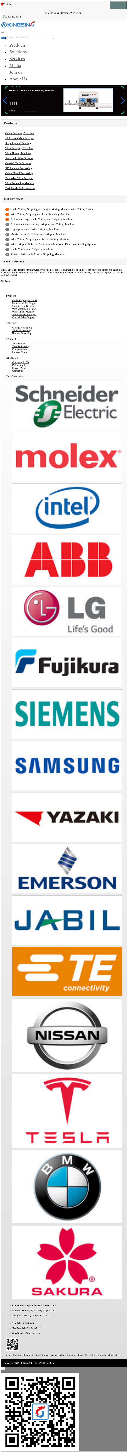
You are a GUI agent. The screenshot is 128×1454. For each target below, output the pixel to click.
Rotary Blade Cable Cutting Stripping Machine (37, 254)
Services (17, 58)
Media (15, 65)
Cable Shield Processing (19, 173)
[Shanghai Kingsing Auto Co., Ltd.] (18, 26)
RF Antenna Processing (18, 168)
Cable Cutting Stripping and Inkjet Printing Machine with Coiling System (52, 209)
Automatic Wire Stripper (19, 158)
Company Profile (20, 362)
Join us (15, 72)
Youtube (7, 4)
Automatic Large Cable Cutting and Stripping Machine (42, 219)
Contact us (17, 370)
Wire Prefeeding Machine (19, 183)
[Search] (2, 32)
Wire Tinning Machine (18, 153)
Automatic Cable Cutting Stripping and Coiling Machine (43, 224)
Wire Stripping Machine (19, 148)
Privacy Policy (19, 368)
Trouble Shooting (20, 346)
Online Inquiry (19, 365)
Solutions (18, 51)
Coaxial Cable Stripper (18, 163)
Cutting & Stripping (22, 327)
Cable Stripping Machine (19, 133)
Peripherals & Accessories (20, 188)
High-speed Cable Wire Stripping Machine (35, 229)
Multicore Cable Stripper (19, 138)
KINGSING (21, 1363)
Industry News (19, 352)
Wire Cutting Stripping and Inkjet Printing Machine (40, 239)
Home (6, 261)
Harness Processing (21, 333)
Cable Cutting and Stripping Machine (32, 249)
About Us (18, 78)
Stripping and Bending (18, 143)
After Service (18, 343)
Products (17, 45)
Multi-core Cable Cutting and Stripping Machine (38, 234)
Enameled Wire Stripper (19, 178)
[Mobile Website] (12, 1349)
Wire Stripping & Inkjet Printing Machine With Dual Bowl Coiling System (53, 244)
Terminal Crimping (21, 330)
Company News (20, 349)
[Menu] (118, 5)
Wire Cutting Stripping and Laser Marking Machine (40, 214)
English (17, 16)
